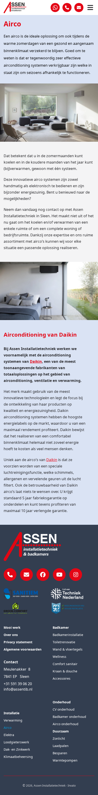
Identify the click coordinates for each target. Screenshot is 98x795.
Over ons (11, 635)
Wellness (59, 656)
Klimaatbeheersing (18, 757)
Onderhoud (62, 702)
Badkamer (61, 627)
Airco (7, 727)
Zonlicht (59, 738)
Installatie (11, 713)
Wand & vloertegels (68, 649)
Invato (72, 785)
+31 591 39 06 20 (18, 683)
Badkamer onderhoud (69, 716)
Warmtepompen (65, 760)
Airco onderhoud (65, 724)
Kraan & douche (65, 671)
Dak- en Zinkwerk (17, 749)
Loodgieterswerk (16, 742)
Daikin (51, 459)
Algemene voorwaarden (22, 649)
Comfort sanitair (65, 664)
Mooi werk (12, 627)
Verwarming (13, 720)
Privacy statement (18, 642)
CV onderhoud (64, 709)
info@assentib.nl (18, 689)
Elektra (9, 735)
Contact (11, 661)
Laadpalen (61, 746)
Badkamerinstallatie (68, 635)
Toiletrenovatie (64, 642)
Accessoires (61, 678)
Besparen (60, 753)
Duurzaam (61, 731)
